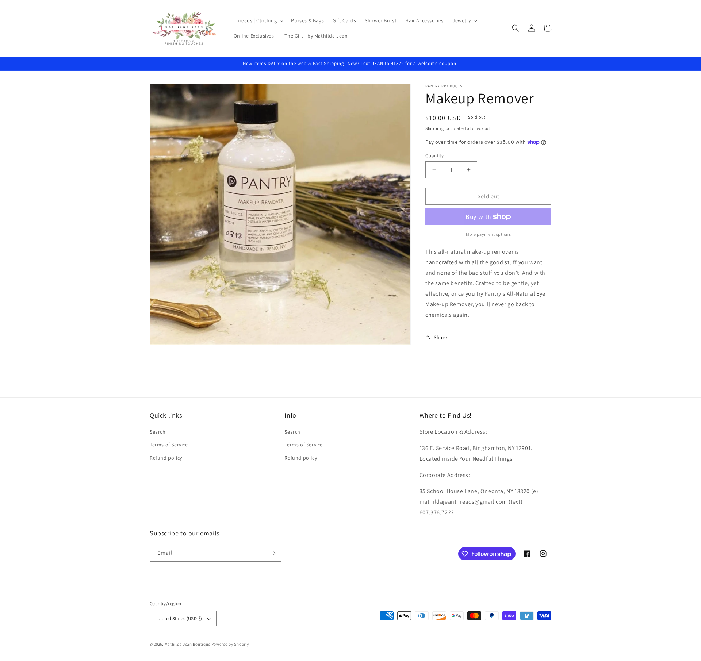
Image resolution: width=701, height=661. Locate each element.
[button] (258, 20)
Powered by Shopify (230, 644)
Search (158, 432)
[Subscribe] (273, 553)
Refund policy (166, 457)
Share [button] (440, 337)
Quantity (434, 155)
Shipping (434, 128)
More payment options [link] (488, 234)
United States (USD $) (179, 618)
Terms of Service (169, 444)
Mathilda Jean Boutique (187, 644)
